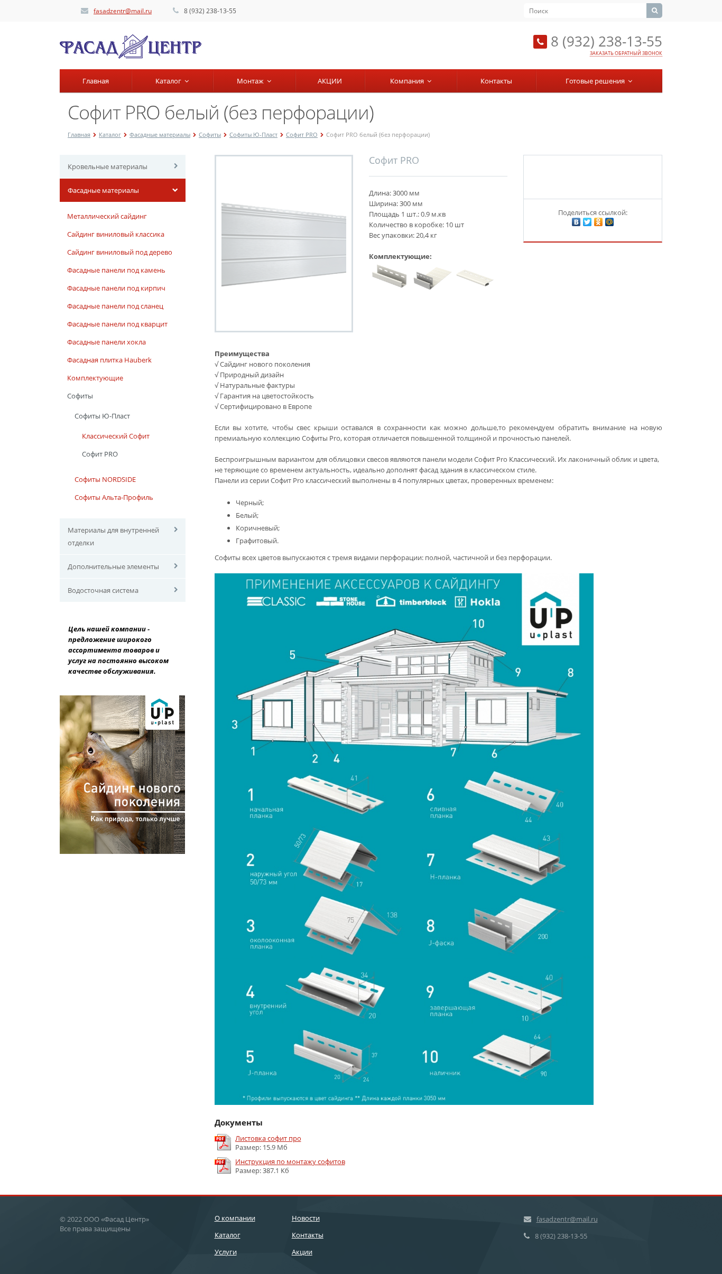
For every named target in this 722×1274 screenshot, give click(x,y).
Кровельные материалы (107, 166)
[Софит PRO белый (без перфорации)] (283, 243)
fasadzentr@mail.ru (123, 10)
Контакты (496, 81)
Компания (408, 81)
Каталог (169, 81)
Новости (306, 1218)
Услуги (226, 1252)
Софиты (210, 134)
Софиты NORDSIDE (105, 479)
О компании (235, 1218)
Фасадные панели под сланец (115, 306)
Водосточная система (103, 590)
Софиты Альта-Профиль (114, 497)
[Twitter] (587, 222)
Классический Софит (116, 436)
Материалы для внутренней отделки (113, 536)
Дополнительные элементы (113, 566)
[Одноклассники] (598, 222)
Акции (302, 1252)
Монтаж (252, 81)
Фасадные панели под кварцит (117, 324)
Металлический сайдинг (107, 216)
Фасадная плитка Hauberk (109, 360)
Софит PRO (302, 134)
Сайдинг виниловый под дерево (119, 252)
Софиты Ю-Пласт (253, 134)
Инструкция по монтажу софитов (290, 1161)
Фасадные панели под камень (116, 270)
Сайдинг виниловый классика (115, 234)
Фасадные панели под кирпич (116, 288)
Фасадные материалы (159, 134)
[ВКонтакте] (576, 222)
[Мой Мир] (609, 222)
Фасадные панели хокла (106, 342)
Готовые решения (597, 81)
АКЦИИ (330, 81)
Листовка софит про (268, 1138)
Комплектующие (95, 378)
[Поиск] (654, 10)
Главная (95, 81)
